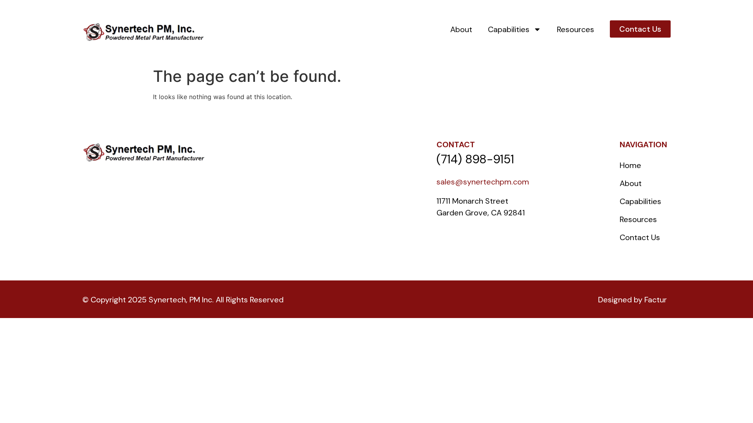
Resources (575, 29)
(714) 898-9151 (475, 159)
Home (630, 165)
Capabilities (508, 29)
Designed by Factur (632, 300)
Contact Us (640, 237)
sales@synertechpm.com (483, 182)
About (461, 29)
